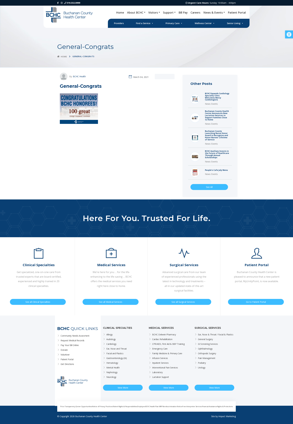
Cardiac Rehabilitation (162, 339)
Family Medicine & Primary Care (167, 353)
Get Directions (67, 364)
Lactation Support (160, 377)
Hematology (112, 362)
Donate (64, 349)
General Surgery (205, 339)
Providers (119, 23)
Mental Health (112, 367)
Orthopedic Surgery (207, 353)
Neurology (111, 377)
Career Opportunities (84, 406)
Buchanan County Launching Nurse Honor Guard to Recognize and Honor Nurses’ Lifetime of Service (216, 135)
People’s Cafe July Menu (216, 170)
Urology (201, 367)
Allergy (109, 334)
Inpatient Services (160, 362)
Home (120, 12)
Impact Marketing (227, 416)
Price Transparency (67, 406)
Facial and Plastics (114, 353)
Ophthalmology (205, 348)
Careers (195, 12)
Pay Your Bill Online (70, 345)
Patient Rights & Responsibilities (125, 406)
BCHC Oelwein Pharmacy (164, 334)
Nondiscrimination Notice (172, 406)
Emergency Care (160, 348)
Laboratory (157, 372)
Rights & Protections (225, 406)
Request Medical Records (72, 340)
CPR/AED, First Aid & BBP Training (168, 343)
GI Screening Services (208, 343)
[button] (289, 34)
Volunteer (65, 354)
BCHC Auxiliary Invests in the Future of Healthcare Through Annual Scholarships (217, 154)
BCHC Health (79, 76)
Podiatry (202, 362)
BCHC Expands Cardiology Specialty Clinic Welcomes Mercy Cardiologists (217, 96)
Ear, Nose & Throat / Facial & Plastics (215, 334)
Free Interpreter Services (192, 406)
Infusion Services (160, 358)
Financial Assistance (209, 406)
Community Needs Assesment (75, 335)
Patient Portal (237, 12)
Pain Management (206, 358)
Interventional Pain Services (165, 367)
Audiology (111, 339)
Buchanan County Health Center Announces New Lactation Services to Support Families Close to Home (217, 115)
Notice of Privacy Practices (102, 406)
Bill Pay (183, 12)
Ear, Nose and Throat (116, 348)
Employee (141, 406)
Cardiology (111, 343)
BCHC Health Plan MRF (153, 406)
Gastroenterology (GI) (116, 358)
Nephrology (112, 372)
